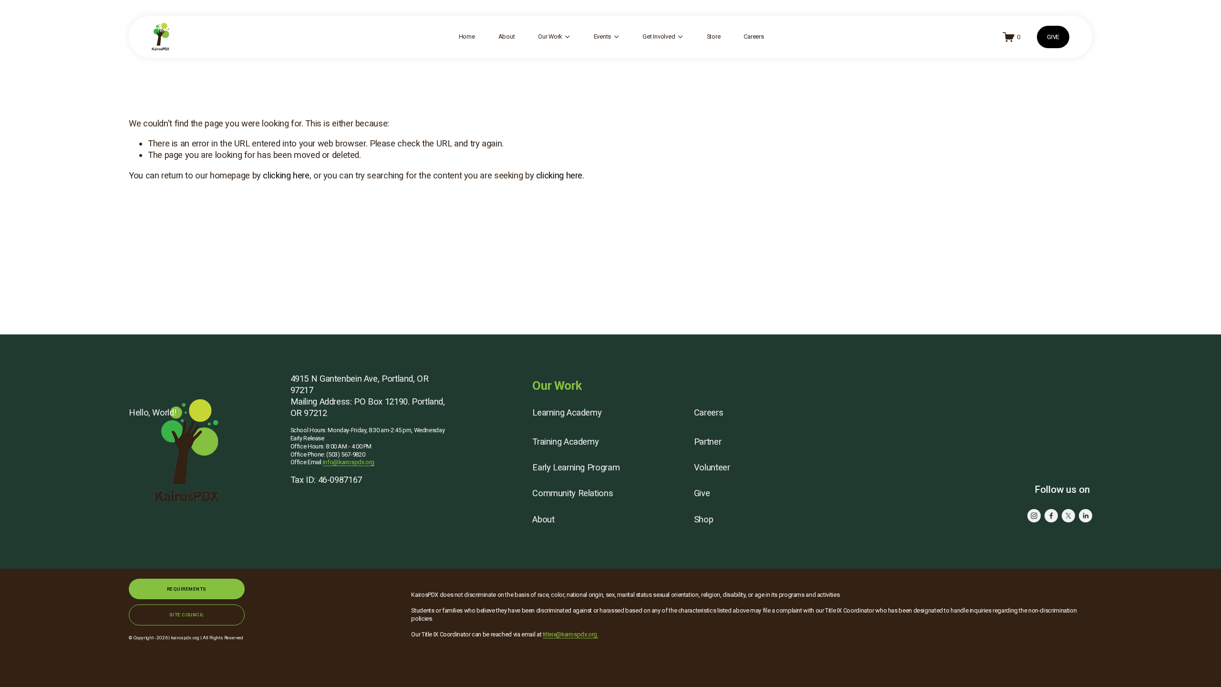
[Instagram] (1034, 515)
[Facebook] (1051, 515)
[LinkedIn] (1085, 515)
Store (714, 36)
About (506, 36)
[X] (1068, 515)
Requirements (187, 589)
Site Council (186, 614)
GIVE (1053, 37)
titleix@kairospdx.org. (571, 634)
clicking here (286, 175)
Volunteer (712, 467)
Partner (707, 442)
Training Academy (565, 442)
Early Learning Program (576, 467)
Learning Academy (566, 412)
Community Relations (572, 493)
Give (702, 493)
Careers (754, 36)
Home (467, 36)
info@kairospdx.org (348, 462)
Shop (704, 519)
